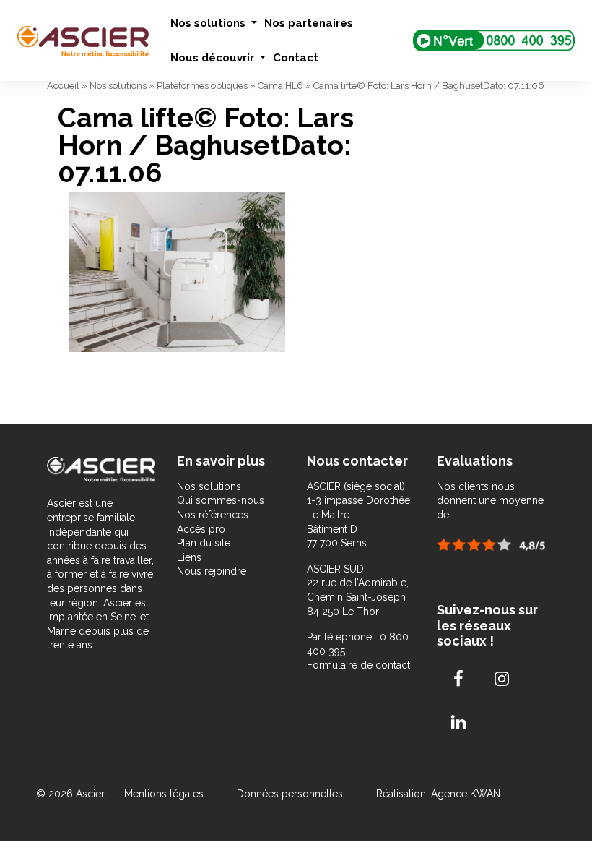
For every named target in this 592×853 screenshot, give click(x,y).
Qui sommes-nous (220, 500)
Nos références (212, 514)
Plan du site (203, 543)
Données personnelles (290, 794)
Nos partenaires (308, 23)
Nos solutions (209, 23)
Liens (189, 557)
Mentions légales (165, 794)
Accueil (63, 85)
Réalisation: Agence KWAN (438, 794)
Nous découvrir (213, 57)
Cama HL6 (280, 85)
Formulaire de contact (358, 665)
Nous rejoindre (211, 571)
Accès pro (201, 529)
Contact (295, 57)
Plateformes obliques (202, 85)
